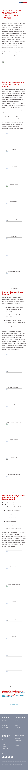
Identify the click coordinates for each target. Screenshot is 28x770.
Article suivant (14, 708)
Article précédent (14, 704)
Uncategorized (6, 21)
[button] (14, 2)
